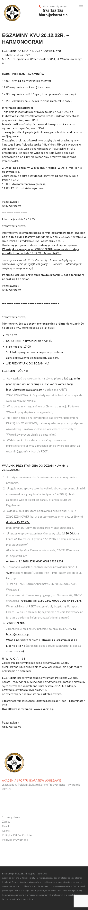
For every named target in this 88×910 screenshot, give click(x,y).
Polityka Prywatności (15, 839)
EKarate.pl (8, 873)
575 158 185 (53, 10)
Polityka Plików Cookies (17, 835)
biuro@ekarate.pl (54, 15)
